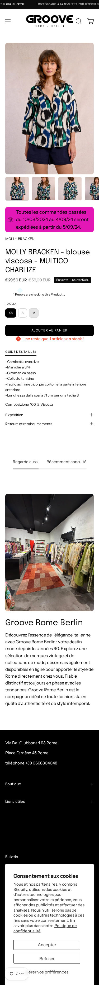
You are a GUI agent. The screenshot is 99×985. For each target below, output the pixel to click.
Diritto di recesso (24, 847)
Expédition (14, 415)
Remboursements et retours (31, 831)
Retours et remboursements (28, 424)
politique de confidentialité (30, 839)
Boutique (13, 784)
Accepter (47, 944)
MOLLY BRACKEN (20, 239)
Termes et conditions (24, 814)
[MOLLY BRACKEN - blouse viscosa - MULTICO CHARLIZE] (17, 189)
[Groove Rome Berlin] (49, 21)
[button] (78, 21)
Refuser (47, 958)
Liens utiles (15, 802)
